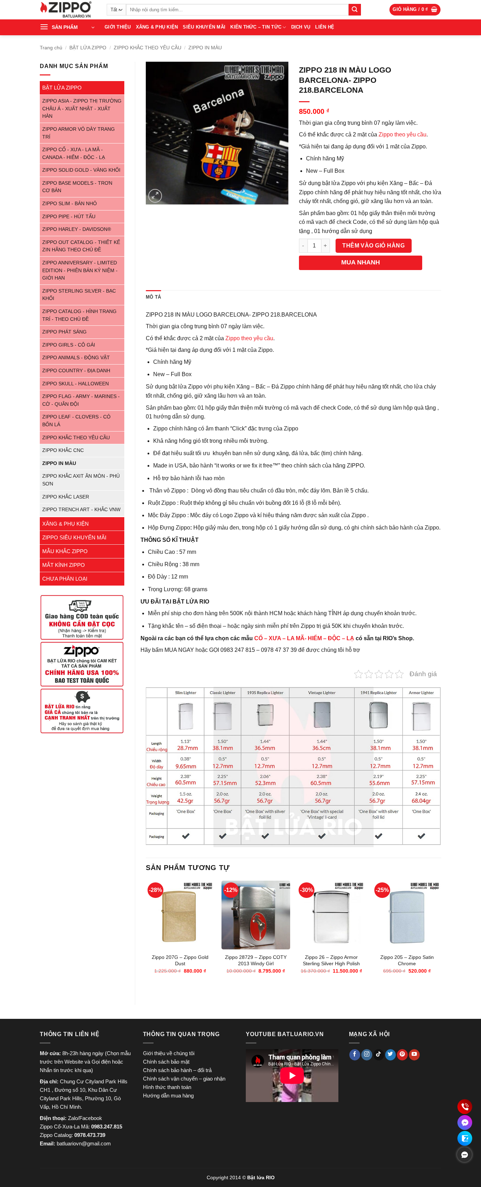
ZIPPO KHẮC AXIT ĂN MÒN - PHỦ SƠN (81, 480)
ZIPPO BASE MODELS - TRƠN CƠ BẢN (77, 187)
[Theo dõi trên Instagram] (366, 1054)
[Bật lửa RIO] (68, 9)
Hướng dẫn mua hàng (168, 1096)
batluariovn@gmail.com (84, 1143)
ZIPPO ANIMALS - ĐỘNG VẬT (76, 357)
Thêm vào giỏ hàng (373, 246)
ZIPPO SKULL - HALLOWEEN (75, 383)
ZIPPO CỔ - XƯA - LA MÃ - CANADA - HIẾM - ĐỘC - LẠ (73, 153)
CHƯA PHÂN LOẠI (64, 579)
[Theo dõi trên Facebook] (354, 1054)
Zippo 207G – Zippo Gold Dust (180, 960)
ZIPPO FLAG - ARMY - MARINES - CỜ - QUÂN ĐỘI (81, 400)
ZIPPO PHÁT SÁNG (64, 332)
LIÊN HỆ (324, 27)
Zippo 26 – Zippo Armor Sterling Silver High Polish (331, 960)
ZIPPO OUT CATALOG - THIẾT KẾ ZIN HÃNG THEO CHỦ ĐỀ (81, 246)
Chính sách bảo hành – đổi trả (177, 1070)
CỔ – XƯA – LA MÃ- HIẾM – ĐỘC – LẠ (304, 638)
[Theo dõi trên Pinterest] (402, 1054)
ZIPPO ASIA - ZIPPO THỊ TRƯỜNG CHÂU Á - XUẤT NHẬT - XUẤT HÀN (81, 108)
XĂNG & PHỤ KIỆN (157, 27)
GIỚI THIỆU (118, 27)
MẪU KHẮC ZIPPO (65, 551)
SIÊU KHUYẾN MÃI (204, 27)
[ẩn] (464, 1154)
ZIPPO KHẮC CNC (63, 450)
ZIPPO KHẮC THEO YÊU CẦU (147, 47)
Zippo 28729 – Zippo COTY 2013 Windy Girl (256, 960)
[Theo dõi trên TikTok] (378, 1054)
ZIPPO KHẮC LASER (65, 497)
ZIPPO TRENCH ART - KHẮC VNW (81, 509)
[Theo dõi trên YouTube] (414, 1054)
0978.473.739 (89, 1135)
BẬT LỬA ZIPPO (87, 47)
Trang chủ (51, 47)
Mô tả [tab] (153, 297)
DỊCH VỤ (301, 27)
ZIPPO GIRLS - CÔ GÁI (68, 345)
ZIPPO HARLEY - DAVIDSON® (76, 229)
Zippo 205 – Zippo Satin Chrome (407, 960)
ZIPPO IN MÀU (205, 47)
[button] (415, 10)
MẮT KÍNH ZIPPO (63, 565)
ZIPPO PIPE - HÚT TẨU (68, 216)
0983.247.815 (106, 1127)
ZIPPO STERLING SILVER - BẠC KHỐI (79, 294)
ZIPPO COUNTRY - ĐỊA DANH (76, 370)
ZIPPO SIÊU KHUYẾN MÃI (74, 537)
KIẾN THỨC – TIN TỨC (255, 27)
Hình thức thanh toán (167, 1087)
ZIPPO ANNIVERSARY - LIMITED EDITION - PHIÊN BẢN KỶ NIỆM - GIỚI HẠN (80, 270)
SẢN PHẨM (65, 27)
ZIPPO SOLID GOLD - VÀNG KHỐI (81, 170)
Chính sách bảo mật (166, 1062)
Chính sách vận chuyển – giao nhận (184, 1079)
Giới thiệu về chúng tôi (168, 1053)
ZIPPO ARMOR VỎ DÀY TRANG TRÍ (78, 133)
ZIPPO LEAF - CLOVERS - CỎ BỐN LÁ (76, 420)
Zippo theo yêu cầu (402, 134)
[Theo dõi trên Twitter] (390, 1054)
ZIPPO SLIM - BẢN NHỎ (69, 203)
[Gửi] (355, 10)
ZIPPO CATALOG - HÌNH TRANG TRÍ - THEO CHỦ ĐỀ (79, 315)
